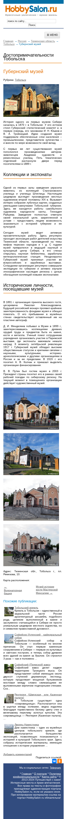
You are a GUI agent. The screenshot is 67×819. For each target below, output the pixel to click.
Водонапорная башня (13, 590)
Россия (22, 41)
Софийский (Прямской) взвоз (32, 664)
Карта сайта (49, 776)
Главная (8, 41)
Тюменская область (43, 41)
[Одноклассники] (59, 761)
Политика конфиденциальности (37, 775)
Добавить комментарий (17, 754)
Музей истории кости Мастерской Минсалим (47, 589)
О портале (40, 773)
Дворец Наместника (27, 724)
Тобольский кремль (26, 607)
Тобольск (9, 44)
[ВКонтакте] (54, 761)
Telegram (55, 767)
